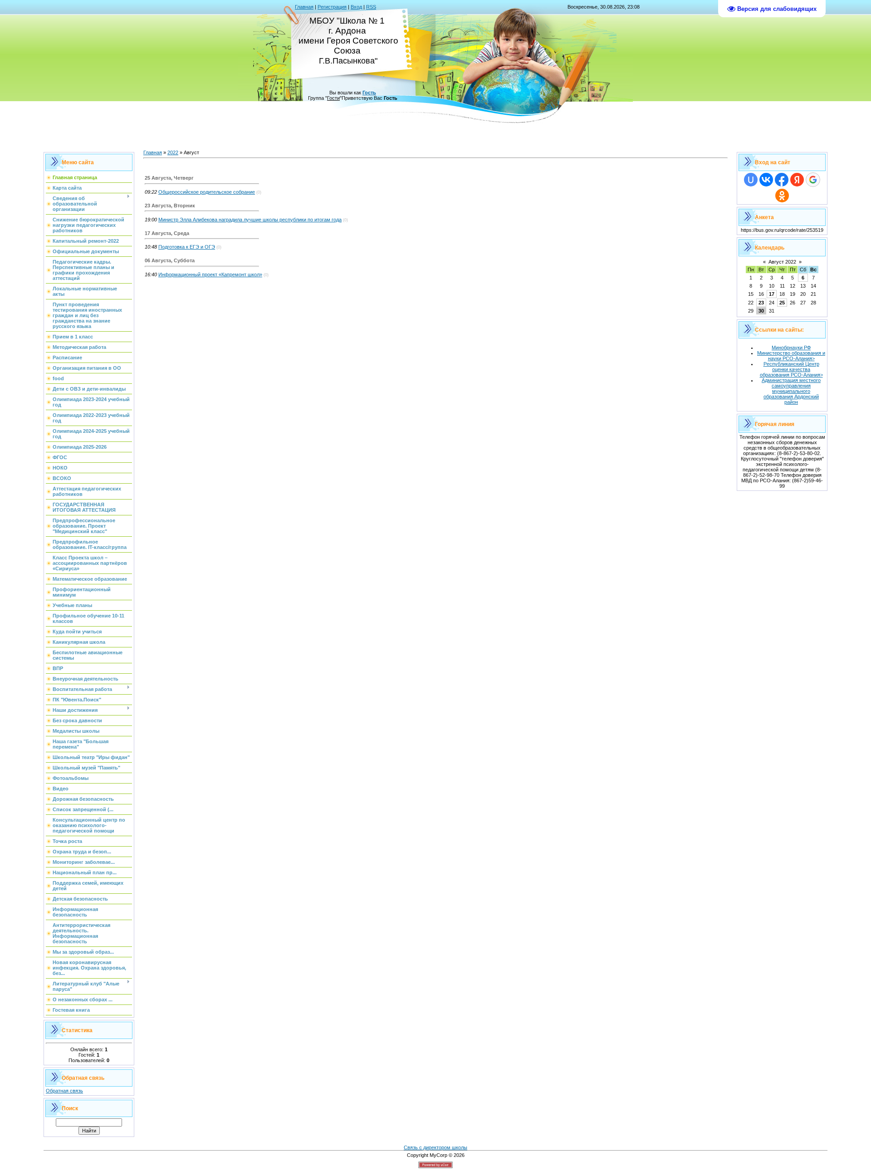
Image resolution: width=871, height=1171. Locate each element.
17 (771, 294)
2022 (172, 152)
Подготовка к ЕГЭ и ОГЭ (186, 247)
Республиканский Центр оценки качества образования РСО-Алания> (791, 369)
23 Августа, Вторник (170, 205)
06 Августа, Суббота (170, 260)
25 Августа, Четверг (169, 178)
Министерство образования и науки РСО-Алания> (791, 355)
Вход (356, 7)
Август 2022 (782, 262)
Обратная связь (64, 1090)
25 (782, 302)
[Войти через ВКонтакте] (766, 179)
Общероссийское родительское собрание (206, 192)
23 (761, 302)
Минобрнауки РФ (791, 347)
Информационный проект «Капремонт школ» (210, 274)
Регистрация (332, 7)
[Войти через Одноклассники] (782, 195)
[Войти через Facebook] (781, 179)
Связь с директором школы (435, 1147)
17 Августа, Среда (167, 233)
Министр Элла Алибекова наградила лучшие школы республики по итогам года (250, 219)
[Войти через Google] (813, 179)
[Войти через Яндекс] (797, 179)
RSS (371, 7)
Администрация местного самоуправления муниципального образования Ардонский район (791, 391)
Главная (304, 7)
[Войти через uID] (751, 179)
